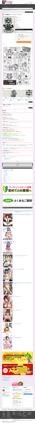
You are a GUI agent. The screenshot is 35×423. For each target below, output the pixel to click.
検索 (31, 8)
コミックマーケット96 (18, 27)
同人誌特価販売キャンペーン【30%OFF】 (8, 170)
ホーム (4, 412)
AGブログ (4, 415)
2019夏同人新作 (17, 26)
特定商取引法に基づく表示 (29, 409)
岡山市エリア (9, 413)
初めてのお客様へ (4, 409)
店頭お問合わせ (30, 414)
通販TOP (4, 10)
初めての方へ (19, 413)
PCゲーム (24, 413)
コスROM (24, 415)
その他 (4, 179)
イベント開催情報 (20, 414)
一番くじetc (4, 416)
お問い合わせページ (6, 159)
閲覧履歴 (18, 165)
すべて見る (30, 107)
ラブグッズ (29, 6)
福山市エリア (9, 415)
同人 (5, 10)
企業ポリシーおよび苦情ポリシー (14, 409)
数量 (19, 39)
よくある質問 (24, 391)
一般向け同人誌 (5, 174)
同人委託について (30, 413)
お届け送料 (6, 115)
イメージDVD (17, 6)
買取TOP (14, 412)
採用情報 (4, 414)
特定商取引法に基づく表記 (7, 158)
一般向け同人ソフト (6, 175)
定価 (19, 34)
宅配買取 (14, 413)
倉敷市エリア (9, 414)
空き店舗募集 (29, 412)
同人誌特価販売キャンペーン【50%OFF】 (8, 169)
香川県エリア (9, 416)
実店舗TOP (31, 2)
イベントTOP (19, 412)
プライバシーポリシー (22, 409)
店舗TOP (8, 412)
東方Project (17, 24)
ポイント (18, 37)
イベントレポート (20, 415)
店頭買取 (14, 414)
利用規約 (8, 409)
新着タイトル (5, 180)
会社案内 (4, 413)
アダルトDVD (6, 6)
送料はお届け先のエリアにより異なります (17, 390)
